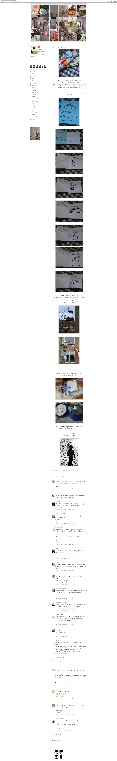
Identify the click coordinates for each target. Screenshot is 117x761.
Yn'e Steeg (58, 479)
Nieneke (42, 47)
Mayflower (58, 614)
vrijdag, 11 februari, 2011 (64, 730)
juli (32, 103)
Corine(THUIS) (59, 501)
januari (33, 117)
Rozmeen (58, 703)
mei (33, 108)
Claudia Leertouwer (60, 602)
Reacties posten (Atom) (64, 740)
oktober (34, 97)
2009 (33, 122)
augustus (34, 101)
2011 (33, 90)
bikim (57, 628)
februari (34, 114)
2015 (33, 81)
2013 (33, 85)
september (34, 99)
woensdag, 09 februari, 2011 (65, 489)
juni (33, 106)
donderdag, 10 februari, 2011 (65, 715)
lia (56, 548)
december (34, 92)
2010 (33, 120)
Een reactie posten (56, 734)
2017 (33, 76)
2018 (33, 74)
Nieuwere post (55, 737)
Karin (57, 562)
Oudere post (84, 737)
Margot (57, 574)
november (34, 94)
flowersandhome (60, 513)
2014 (33, 83)
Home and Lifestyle (60, 588)
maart (33, 112)
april (33, 110)
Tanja (57, 668)
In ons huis (59, 7)
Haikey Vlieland (59, 718)
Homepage (69, 737)
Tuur (57, 640)
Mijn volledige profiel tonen (38, 59)
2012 (33, 88)
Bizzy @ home (59, 658)
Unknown (58, 527)
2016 (33, 78)
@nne (57, 493)
